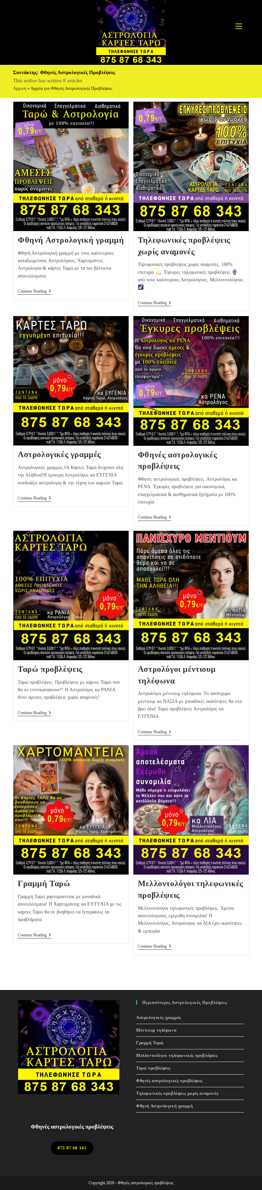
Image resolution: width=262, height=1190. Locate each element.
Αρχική (19, 88)
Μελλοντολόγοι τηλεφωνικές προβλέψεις (177, 1055)
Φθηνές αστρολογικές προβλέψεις (169, 1080)
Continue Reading (34, 292)
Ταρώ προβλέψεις (50, 669)
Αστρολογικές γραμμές (59, 454)
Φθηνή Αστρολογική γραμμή (71, 240)
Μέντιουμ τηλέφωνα (156, 1030)
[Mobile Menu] (238, 26)
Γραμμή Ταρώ (44, 883)
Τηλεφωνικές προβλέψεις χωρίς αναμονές (177, 1093)
